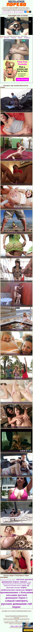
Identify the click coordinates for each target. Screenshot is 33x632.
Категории (5, 11)
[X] (30, 12)
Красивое (6, 37)
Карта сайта (15, 626)
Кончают (13, 37)
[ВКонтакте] (25, 12)
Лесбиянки (27, 37)
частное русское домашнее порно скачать (17, 580)
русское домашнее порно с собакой (16, 598)
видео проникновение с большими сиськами (16, 592)
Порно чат (11, 11)
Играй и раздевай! (19, 11)
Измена (20, 37)
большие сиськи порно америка (7, 579)
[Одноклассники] (28, 12)
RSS (21, 626)
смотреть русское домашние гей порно (16, 603)
